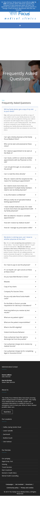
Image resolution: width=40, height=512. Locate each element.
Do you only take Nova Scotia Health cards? (16, 297)
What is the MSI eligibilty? (13, 327)
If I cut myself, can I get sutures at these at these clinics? (18, 271)
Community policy (13, 488)
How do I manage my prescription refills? (18, 228)
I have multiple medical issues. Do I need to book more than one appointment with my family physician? (18, 209)
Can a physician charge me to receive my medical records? (18, 345)
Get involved (19, 484)
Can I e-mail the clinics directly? (14, 174)
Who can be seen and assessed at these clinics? (18, 145)
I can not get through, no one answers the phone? (17, 168)
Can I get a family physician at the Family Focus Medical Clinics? (18, 138)
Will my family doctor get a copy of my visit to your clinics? (18, 110)
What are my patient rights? (13, 317)
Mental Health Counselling (10, 476)
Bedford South (7, 438)
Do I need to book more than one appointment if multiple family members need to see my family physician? (18, 188)
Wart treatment (7, 470)
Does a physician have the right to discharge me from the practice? (16, 338)
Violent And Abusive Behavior (14, 332)
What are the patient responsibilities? (17, 322)
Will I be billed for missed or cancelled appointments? (17, 217)
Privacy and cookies (27, 488)
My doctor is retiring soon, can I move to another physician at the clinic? (18, 238)
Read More (7, 412)
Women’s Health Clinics (9, 473)
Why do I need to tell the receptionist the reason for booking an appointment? (18, 180)
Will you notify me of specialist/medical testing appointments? (17, 201)
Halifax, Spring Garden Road (12, 427)
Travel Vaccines (7, 467)
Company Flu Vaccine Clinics (13, 291)
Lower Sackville (8, 431)
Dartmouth (6, 434)
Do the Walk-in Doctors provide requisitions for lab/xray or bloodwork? (17, 304)
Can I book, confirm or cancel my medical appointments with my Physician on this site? (18, 160)
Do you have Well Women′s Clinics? (16, 277)
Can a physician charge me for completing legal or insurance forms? (18, 352)
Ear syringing (6, 458)
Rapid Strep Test (7, 461)
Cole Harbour (7, 441)
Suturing (4, 464)
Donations (29, 484)
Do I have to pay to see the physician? (17, 265)
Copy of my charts (10, 287)
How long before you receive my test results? (17, 311)
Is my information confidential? (14, 195)
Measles (7, 282)
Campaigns (9, 484)
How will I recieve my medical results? (17, 223)
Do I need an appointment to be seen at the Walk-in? (18, 152)
